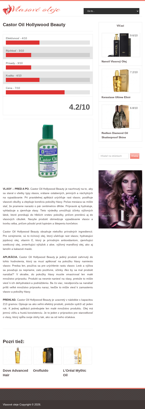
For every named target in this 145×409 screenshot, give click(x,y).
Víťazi (120, 25)
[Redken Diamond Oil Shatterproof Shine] (120, 128)
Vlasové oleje (11, 404)
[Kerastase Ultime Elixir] (120, 92)
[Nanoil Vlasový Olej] (120, 57)
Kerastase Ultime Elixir (116, 97)
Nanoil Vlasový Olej (114, 61)
